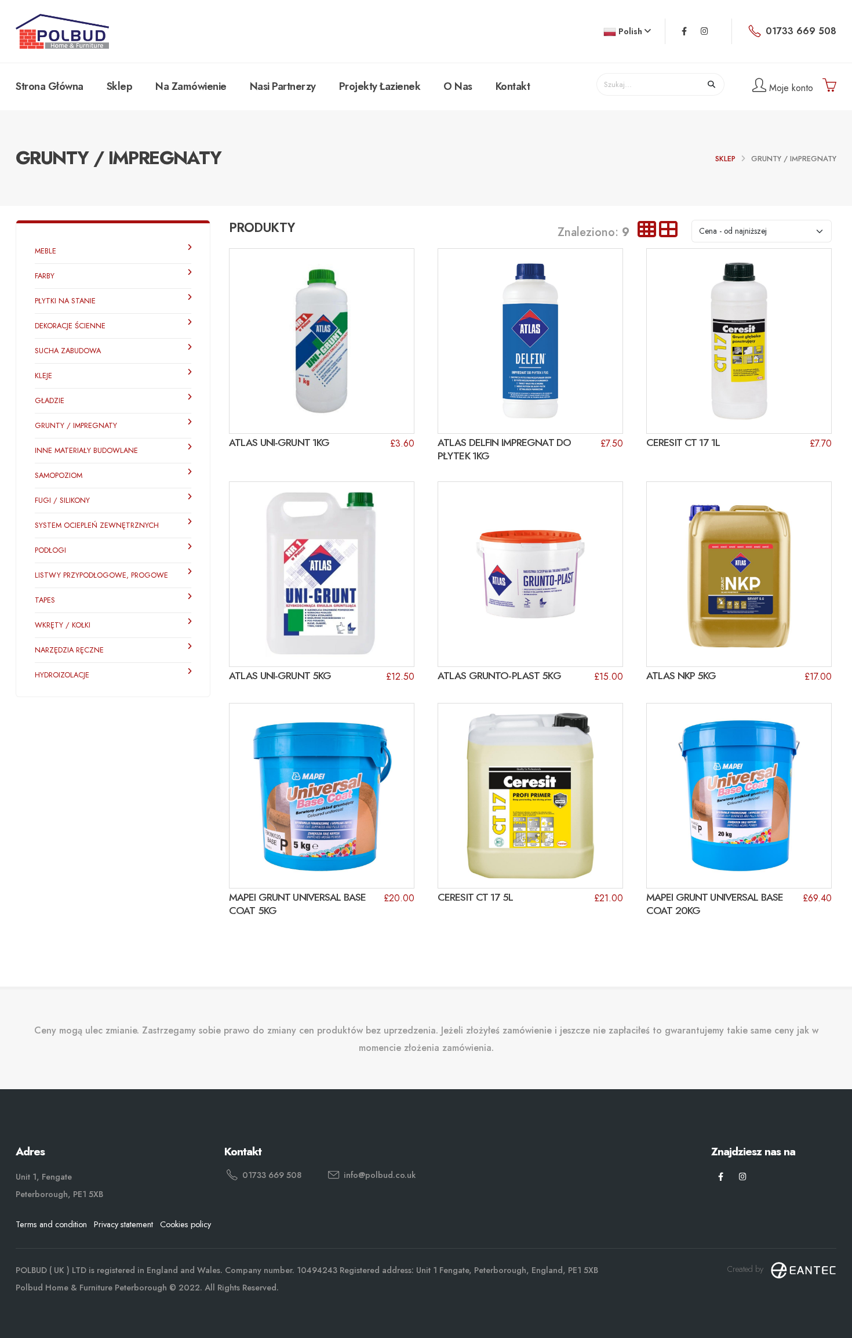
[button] (627, 31)
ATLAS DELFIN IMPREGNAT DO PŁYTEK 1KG (504, 449)
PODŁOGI (50, 550)
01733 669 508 (271, 1175)
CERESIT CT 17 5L (475, 897)
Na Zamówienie (191, 86)
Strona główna (49, 86)
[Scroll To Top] (831, 1325)
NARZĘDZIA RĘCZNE (69, 649)
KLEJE (43, 375)
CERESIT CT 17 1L (683, 442)
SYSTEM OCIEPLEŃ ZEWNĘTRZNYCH (97, 525)
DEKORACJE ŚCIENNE (70, 325)
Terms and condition (51, 1224)
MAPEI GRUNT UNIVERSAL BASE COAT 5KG (297, 904)
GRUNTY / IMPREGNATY (76, 425)
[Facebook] (684, 31)
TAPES (45, 599)
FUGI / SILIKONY (62, 500)
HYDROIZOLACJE (62, 674)
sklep (725, 158)
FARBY (44, 275)
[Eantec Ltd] (803, 1269)
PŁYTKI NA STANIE (65, 300)
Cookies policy (185, 1224)
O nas (457, 86)
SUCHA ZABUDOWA (68, 350)
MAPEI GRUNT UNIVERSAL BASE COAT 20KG (714, 904)
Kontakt (513, 86)
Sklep (120, 86)
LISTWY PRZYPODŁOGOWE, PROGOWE (101, 575)
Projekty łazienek (380, 86)
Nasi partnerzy (283, 86)
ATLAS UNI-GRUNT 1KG (279, 442)
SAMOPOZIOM (58, 475)
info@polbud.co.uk (380, 1175)
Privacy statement (123, 1224)
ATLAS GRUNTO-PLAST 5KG (499, 675)
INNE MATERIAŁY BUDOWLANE (86, 450)
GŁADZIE (49, 400)
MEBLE (45, 250)
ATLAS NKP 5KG (681, 675)
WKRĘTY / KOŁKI (62, 624)
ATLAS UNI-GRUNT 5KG (280, 675)
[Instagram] (704, 31)
